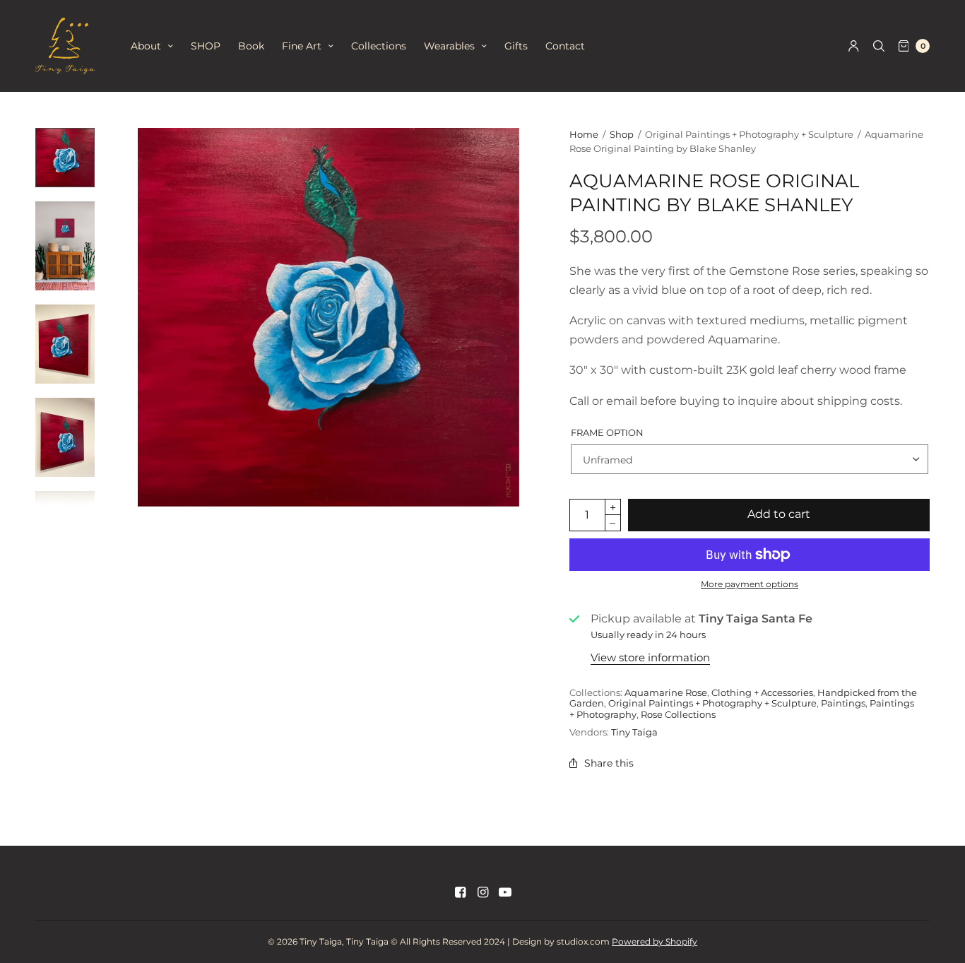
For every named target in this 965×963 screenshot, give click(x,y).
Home (583, 134)
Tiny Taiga (634, 732)
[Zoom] (328, 317)
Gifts (516, 46)
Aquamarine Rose (665, 692)
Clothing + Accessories (762, 692)
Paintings (843, 703)
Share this (609, 763)
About (146, 46)
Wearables (449, 46)
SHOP (205, 46)
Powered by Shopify (654, 941)
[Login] (853, 46)
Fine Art (301, 46)
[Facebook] (460, 892)
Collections (378, 46)
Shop (622, 134)
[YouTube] (505, 892)
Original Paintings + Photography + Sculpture (712, 703)
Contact (565, 46)
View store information (650, 657)
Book (251, 46)
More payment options (749, 584)
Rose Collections (678, 714)
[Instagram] (482, 892)
